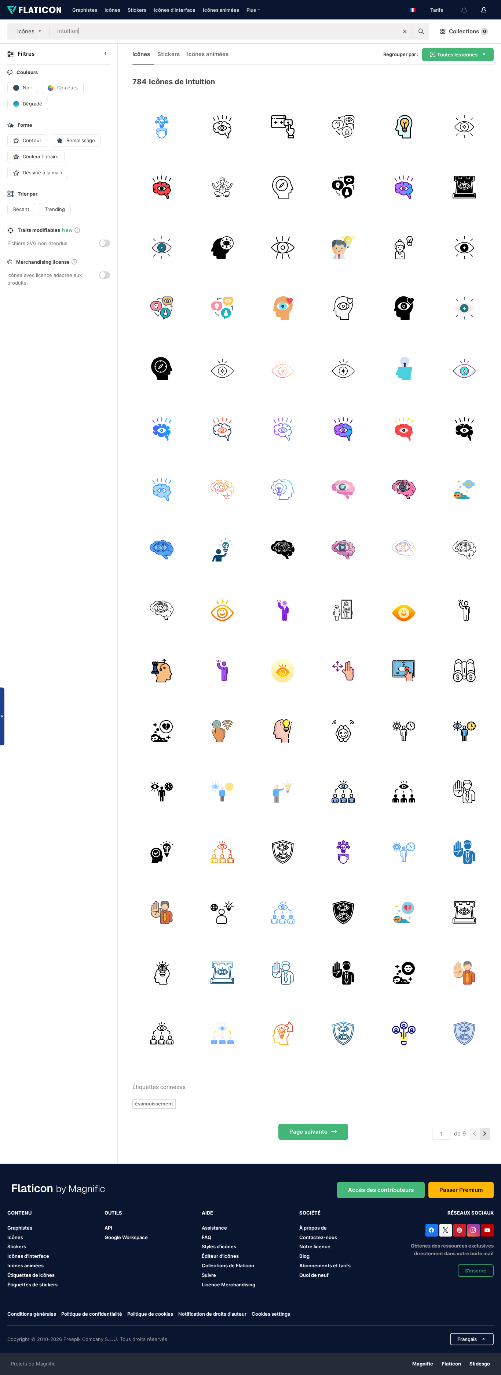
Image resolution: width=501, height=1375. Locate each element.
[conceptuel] (404, 248)
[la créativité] (404, 368)
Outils (113, 1213)
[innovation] (222, 912)
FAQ (206, 1237)
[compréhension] (162, 852)
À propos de (313, 1228)
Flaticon (451, 1364)
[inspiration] (343, 248)
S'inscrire (475, 1271)
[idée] (404, 127)
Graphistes (84, 10)
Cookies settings (271, 1314)
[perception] (222, 248)
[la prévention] (464, 791)
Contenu (19, 1213)
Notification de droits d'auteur (212, 1314)
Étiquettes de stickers (32, 1284)
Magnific (422, 1364)
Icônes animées (221, 10)
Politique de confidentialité (91, 1314)
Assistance (214, 1228)
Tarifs (436, 10)
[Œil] (283, 248)
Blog (304, 1256)
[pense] (464, 489)
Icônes (112, 10)
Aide (207, 1213)
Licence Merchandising (228, 1284)
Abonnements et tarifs (325, 1265)
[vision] (343, 791)
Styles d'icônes (219, 1246)
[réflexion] (404, 1033)
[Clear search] (405, 31)
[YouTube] (487, 1230)
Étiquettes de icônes (31, 1275)
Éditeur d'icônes (220, 1256)
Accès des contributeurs (381, 1189)
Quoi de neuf (314, 1275)
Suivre (209, 1275)
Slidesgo (479, 1364)
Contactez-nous (318, 1237)
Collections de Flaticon (228, 1265)
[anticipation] (464, 187)
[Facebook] (431, 1230)
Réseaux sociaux (470, 1213)
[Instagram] (473, 1230)
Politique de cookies (150, 1314)
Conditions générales (31, 1314)
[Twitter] (445, 1230)
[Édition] (283, 127)
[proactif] (162, 127)
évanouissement (154, 1104)
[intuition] (222, 187)
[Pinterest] (459, 1230)
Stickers (137, 10)
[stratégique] (283, 489)
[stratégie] (162, 671)
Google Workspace (126, 1237)
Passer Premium (461, 1189)
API (108, 1228)
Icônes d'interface (174, 10)
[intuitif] (222, 127)
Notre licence (314, 1246)
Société (310, 1213)
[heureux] (404, 973)
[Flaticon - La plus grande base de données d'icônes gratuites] (34, 10)
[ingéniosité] (162, 973)
